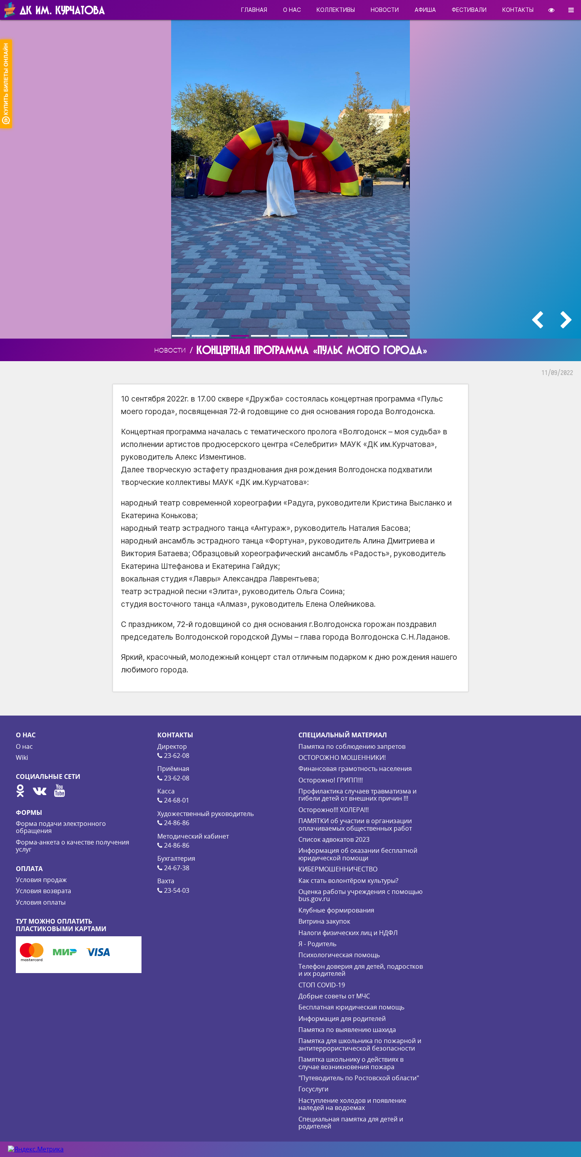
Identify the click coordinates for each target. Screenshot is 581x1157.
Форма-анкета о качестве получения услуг (72, 846)
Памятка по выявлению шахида (347, 1029)
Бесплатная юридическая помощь (351, 1007)
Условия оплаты (41, 902)
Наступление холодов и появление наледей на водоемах (352, 1104)
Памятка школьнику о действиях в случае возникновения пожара (351, 1063)
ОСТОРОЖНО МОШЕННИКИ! (342, 757)
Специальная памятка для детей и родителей (350, 1122)
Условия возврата (43, 890)
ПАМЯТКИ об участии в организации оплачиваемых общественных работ (355, 824)
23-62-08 (175, 755)
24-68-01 (175, 800)
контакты (518, 9)
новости (385, 9)
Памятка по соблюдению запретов (352, 746)
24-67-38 (175, 867)
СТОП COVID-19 (321, 985)
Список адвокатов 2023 (334, 839)
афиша (425, 9)
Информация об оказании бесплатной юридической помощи (357, 854)
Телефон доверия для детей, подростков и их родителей (360, 970)
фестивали (469, 9)
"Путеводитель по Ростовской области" (358, 1078)
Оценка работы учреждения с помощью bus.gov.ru (360, 895)
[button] (182, 336)
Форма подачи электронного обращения (61, 827)
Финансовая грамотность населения (355, 768)
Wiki (22, 757)
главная (254, 9)
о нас (292, 9)
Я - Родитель (317, 943)
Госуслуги (313, 1089)
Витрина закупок (324, 921)
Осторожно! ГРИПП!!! (330, 780)
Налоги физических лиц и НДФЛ (348, 932)
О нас (24, 746)
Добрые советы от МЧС (334, 996)
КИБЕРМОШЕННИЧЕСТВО (337, 869)
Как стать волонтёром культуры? (348, 880)
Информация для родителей (342, 1018)
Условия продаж (41, 879)
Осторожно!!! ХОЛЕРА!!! (333, 809)
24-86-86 (175, 822)
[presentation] (537, 320)
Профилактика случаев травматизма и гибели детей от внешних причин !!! (357, 795)
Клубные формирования (336, 910)
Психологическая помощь (339, 955)
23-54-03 (175, 890)
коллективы (336, 9)
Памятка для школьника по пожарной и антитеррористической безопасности (359, 1044)
